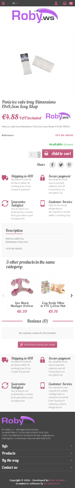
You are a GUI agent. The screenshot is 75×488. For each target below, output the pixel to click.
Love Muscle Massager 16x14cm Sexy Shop (22, 306)
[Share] (52, 165)
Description (14, 230)
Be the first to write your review (39, 344)
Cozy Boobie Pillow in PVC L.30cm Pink (53, 304)
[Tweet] (61, 165)
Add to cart (61, 153)
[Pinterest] (69, 165)
